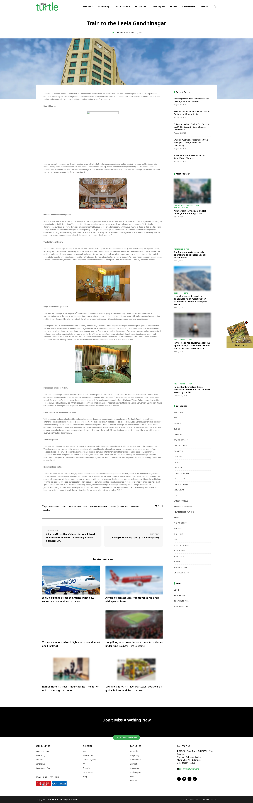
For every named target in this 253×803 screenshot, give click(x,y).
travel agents (123, 506)
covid (64, 506)
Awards (177, 423)
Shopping (178, 534)
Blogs (177, 429)
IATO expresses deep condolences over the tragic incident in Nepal (191, 100)
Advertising (40, 755)
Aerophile (88, 6)
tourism (113, 506)
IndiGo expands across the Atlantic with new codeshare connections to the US (68, 599)
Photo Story (180, 523)
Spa (175, 540)
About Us (39, 759)
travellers (46, 510)
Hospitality (104, 6)
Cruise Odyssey (181, 440)
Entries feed (180, 595)
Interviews (140, 6)
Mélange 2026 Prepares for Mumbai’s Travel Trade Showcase (190, 156)
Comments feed (181, 601)
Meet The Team (42, 751)
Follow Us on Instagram (126, 737)
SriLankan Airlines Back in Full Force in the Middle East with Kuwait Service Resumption (191, 127)
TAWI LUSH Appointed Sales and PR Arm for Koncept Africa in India (192, 112)
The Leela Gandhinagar (98, 506)
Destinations (122, 6)
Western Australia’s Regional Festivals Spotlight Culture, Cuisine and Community (191, 143)
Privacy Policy (210, 799)
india (85, 506)
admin (120, 32)
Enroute (178, 457)
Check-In (178, 434)
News (186, 249)
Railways (178, 528)
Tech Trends (180, 551)
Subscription (189, 6)
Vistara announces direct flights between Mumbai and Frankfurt (71, 643)
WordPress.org (181, 606)
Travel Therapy (181, 208)
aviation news (54, 506)
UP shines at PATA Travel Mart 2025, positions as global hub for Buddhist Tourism (133, 688)
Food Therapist (181, 473)
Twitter (184, 779)
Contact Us (40, 764)
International (181, 484)
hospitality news (75, 506)
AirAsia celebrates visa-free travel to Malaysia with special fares (132, 599)
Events (173, 6)
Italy (176, 495)
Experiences (179, 206)
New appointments (183, 506)
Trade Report (158, 6)
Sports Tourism (182, 545)
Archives (205, 6)
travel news (135, 506)
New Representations (184, 512)
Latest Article (192, 206)
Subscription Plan (43, 768)
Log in (177, 590)
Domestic (178, 293)
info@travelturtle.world (189, 769)
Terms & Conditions (189, 799)
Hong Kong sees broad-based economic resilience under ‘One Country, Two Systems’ (134, 643)
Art (175, 418)
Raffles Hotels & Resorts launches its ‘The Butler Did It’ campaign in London (70, 688)
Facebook (179, 779)
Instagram (189, 779)
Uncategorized (181, 573)
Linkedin (195, 779)
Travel (177, 562)
